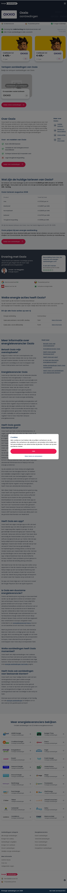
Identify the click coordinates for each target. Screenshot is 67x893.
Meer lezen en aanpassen (33, 456)
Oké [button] (33, 451)
